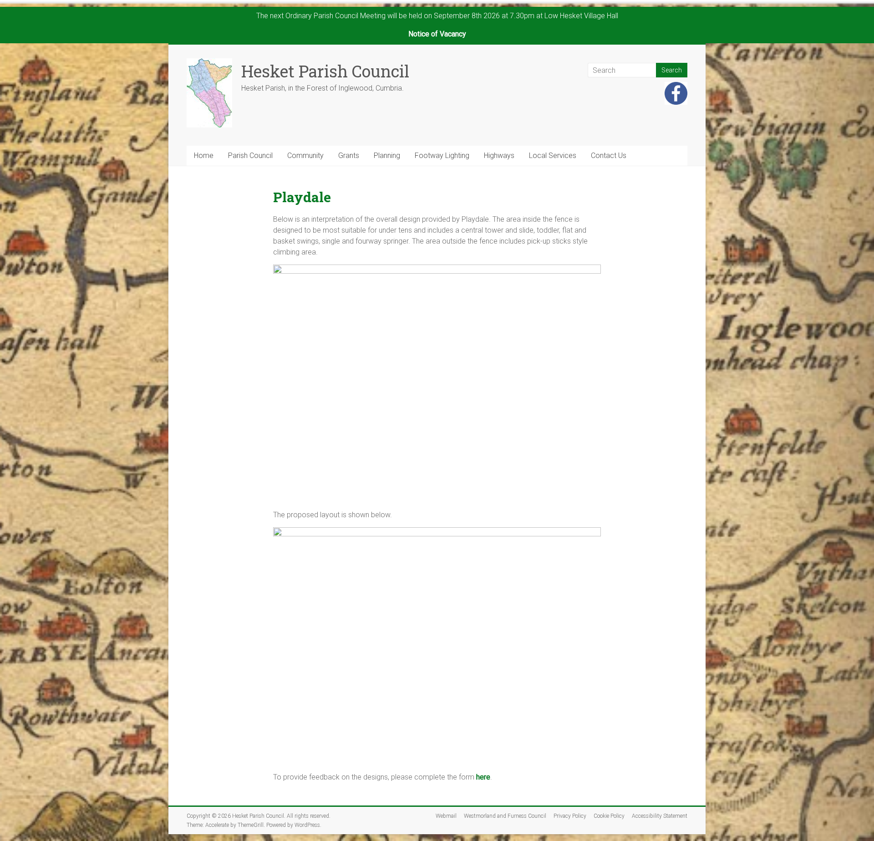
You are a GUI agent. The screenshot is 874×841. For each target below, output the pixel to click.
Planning (387, 155)
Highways (499, 155)
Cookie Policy (609, 816)
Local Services (552, 155)
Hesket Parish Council (325, 71)
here (483, 777)
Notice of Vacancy (437, 34)
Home (203, 155)
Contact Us (608, 155)
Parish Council (250, 155)
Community (305, 155)
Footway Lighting (442, 155)
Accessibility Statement (659, 816)
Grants (348, 155)
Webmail (446, 816)
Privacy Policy (570, 816)
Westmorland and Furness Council (505, 816)
